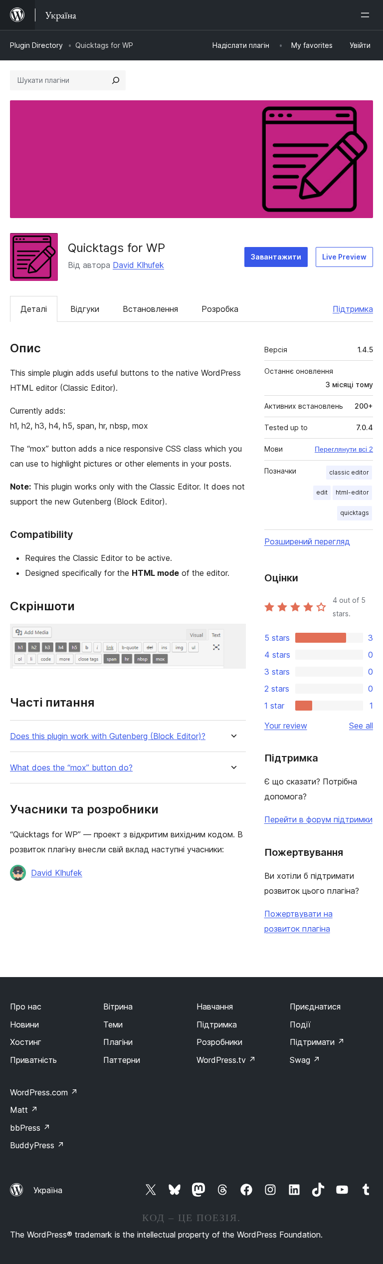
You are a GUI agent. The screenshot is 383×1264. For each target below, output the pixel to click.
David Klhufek (138, 265)
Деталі (33, 309)
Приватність (33, 1060)
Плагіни (118, 1042)
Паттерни (121, 1060)
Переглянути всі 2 (344, 449)
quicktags (354, 512)
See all (361, 726)
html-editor (352, 492)
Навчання (214, 1006)
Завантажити (276, 257)
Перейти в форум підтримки (318, 819)
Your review (285, 726)
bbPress (30, 1128)
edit (322, 492)
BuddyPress (37, 1145)
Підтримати (317, 1042)
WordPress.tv (226, 1060)
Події (300, 1024)
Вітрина (118, 1006)
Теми (113, 1024)
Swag (305, 1060)
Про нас (25, 1006)
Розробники (219, 1042)
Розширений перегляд (307, 541)
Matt (24, 1110)
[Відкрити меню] (367, 15)
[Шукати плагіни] (116, 80)
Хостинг (25, 1042)
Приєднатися (315, 1006)
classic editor (349, 472)
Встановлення (150, 309)
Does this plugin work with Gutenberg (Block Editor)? (107, 736)
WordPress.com (44, 1092)
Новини (24, 1024)
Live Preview (344, 257)
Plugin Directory (36, 45)
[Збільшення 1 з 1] (232, 637)
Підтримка (353, 309)
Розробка (219, 309)
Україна (47, 1190)
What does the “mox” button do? (71, 767)
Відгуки (84, 309)
